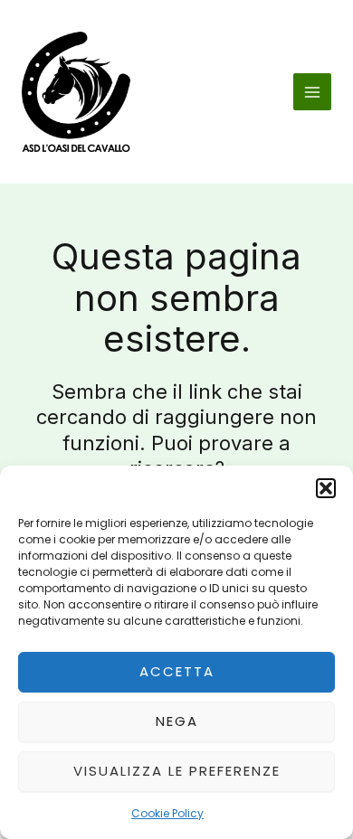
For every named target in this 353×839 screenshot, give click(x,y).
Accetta (177, 671)
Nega (177, 721)
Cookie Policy (167, 813)
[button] (326, 488)
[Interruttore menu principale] (312, 92)
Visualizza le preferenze (177, 770)
